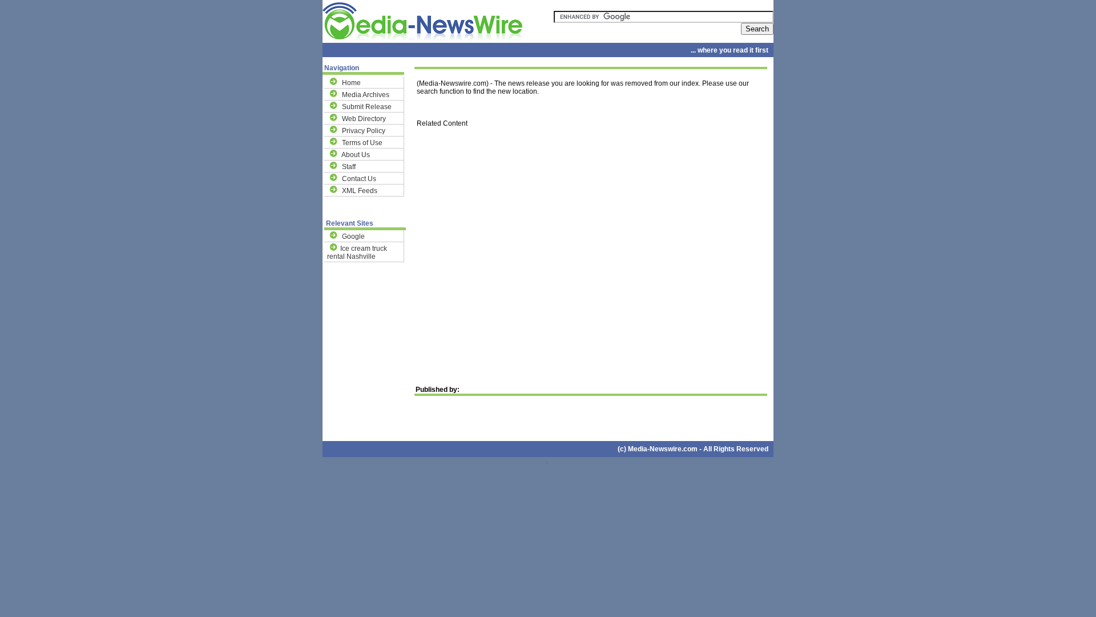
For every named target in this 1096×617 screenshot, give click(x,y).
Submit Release (367, 107)
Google (353, 237)
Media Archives (365, 95)
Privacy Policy (363, 131)
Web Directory (364, 119)
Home (351, 83)
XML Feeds (359, 191)
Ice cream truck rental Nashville (357, 253)
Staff (349, 167)
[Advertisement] (591, 239)
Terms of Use (362, 143)
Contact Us (359, 179)
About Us (355, 155)
